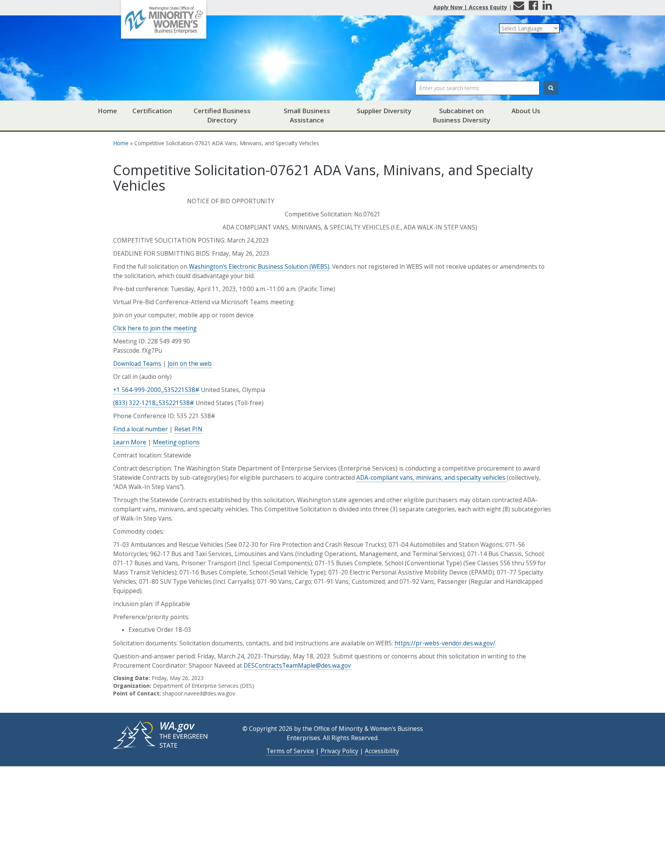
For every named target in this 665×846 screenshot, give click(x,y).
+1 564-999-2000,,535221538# (156, 390)
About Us (525, 110)
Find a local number (140, 429)
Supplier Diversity (384, 110)
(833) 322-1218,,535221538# (153, 403)
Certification (152, 110)
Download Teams (137, 364)
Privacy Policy (339, 751)
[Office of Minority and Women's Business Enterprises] (163, 22)
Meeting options (176, 442)
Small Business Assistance (307, 115)
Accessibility (382, 751)
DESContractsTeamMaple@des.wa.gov (297, 666)
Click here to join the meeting (155, 328)
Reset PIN (188, 429)
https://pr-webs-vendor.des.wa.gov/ (444, 643)
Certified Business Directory (222, 115)
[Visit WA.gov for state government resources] (161, 734)
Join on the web (190, 364)
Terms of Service (290, 751)
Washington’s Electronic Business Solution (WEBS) (259, 267)
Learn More (129, 442)
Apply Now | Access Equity (470, 7)
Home (107, 110)
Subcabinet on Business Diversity (461, 115)
